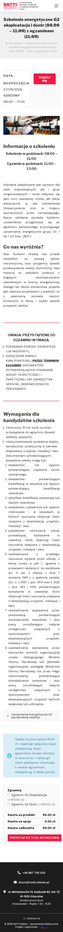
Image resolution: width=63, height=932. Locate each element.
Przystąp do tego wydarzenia (34, 837)
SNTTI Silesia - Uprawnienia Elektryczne (35, 924)
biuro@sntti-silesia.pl (34, 882)
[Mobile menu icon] (56, 6)
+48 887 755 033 (34, 872)
